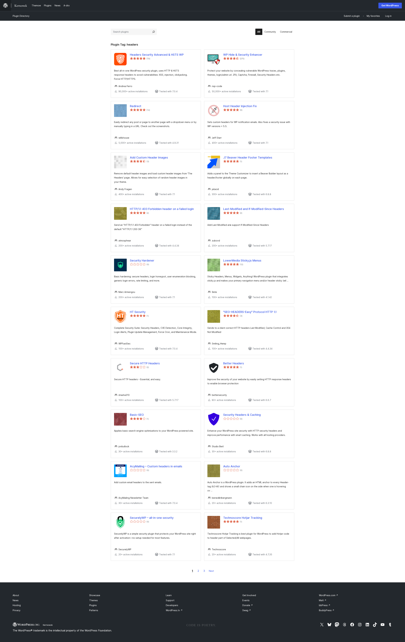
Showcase (94, 595)
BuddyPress (326, 610)
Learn (169, 595)
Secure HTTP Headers (145, 363)
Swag (246, 610)
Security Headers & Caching (242, 414)
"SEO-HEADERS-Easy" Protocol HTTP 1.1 (250, 312)
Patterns (93, 610)
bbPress (324, 605)
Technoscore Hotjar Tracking (242, 517)
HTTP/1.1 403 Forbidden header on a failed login (162, 209)
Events (245, 600)
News (16, 600)
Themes (93, 600)
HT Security (138, 312)
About (16, 595)
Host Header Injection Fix (240, 106)
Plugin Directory (21, 16)
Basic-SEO (137, 414)
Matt (322, 600)
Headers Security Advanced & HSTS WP (157, 54)
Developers (172, 605)
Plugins (93, 605)
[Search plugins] (153, 32)
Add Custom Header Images (149, 157)
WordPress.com (328, 595)
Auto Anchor (231, 466)
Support (170, 600)
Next (211, 571)
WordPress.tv (174, 610)
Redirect (135, 106)
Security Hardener (142, 260)
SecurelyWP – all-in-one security (152, 517)
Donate (247, 605)
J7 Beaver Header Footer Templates (247, 157)
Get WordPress (390, 5)
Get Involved (249, 595)
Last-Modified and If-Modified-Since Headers (253, 209)
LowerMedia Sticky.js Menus (242, 260)
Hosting (17, 605)
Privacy (16, 610)
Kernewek (48, 625)
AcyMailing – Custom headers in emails (156, 466)
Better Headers (233, 363)
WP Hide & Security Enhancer (242, 54)
